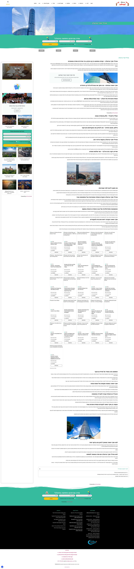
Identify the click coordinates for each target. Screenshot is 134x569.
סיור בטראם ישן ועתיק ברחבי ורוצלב (58, 526)
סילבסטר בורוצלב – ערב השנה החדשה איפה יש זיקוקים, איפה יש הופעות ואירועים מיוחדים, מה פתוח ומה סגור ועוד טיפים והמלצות (92, 535)
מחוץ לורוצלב (46, 3)
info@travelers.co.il (70, 561)
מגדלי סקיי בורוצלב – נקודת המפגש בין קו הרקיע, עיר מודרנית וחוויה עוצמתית (112, 474)
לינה (87, 3)
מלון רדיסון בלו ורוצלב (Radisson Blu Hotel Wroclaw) (76, 516)
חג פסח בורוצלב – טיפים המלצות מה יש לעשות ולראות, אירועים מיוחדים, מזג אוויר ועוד (93, 525)
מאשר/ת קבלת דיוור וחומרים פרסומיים (67, 44)
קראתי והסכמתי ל (84, 44)
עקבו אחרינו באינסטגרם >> (67, 557)
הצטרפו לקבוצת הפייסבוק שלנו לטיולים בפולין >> (67, 554)
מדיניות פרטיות (67, 567)
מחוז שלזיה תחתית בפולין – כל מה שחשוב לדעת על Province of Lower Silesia (9, 160)
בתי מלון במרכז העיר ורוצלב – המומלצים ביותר (9, 127)
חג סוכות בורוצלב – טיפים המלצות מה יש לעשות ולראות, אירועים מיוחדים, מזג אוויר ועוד (92, 521)
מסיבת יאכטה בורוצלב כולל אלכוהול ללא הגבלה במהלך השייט (58, 516)
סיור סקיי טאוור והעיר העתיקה (121, 476)
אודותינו (67, 550)
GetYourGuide (115, 113)
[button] (8, 2)
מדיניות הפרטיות (81, 44)
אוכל (54, 3)
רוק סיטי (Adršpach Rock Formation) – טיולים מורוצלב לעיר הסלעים (9, 192)
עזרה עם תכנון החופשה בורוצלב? (120, 472)
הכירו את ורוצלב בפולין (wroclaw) (24, 127)
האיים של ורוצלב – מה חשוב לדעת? (24, 192)
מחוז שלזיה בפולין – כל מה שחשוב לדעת (25, 176)
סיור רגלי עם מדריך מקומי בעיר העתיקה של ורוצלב (59, 520)
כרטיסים (81, 3)
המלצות (68, 3)
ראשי (92, 3)
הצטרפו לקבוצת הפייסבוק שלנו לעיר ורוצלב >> (67, 552)
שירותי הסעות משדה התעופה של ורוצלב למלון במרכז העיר (25, 159)
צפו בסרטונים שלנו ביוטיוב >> (67, 559)
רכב (39, 3)
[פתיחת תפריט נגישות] (2, 567)
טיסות (35, 3)
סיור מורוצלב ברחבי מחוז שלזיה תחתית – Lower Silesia (9, 176)
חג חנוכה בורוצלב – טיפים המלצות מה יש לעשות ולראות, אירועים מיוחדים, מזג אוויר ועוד (92, 530)
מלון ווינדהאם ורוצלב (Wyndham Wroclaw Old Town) (76, 526)
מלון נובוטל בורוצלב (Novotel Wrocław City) (76, 520)
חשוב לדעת (60, 3)
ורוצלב (74, 3)
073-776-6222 (60, 561)
